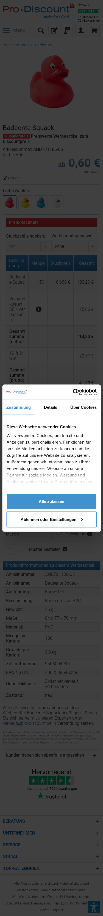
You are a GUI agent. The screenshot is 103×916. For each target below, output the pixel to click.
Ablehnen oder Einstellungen (48, 519)
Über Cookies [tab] (83, 407)
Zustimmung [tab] (18, 407)
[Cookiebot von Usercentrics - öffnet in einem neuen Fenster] (73, 392)
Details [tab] (50, 407)
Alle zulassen (51, 501)
